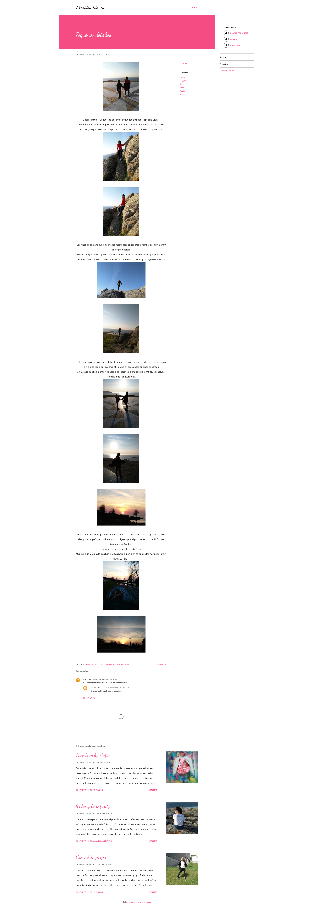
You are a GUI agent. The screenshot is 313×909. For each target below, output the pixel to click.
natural (182, 87)
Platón (182, 91)
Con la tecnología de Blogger (138, 902)
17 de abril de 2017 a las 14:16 (105, 679)
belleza (182, 77)
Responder (89, 698)
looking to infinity (93, 806)
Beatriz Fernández (97, 687)
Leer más (153, 790)
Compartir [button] (185, 64)
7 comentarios (95, 892)
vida (181, 94)
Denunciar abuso (227, 70)
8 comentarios (95, 790)
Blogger (183, 81)
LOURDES (87, 679)
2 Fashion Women (89, 7)
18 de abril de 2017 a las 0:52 (118, 687)
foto (181, 84)
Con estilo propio (91, 857)
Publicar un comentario (100, 841)
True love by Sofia (93, 755)
